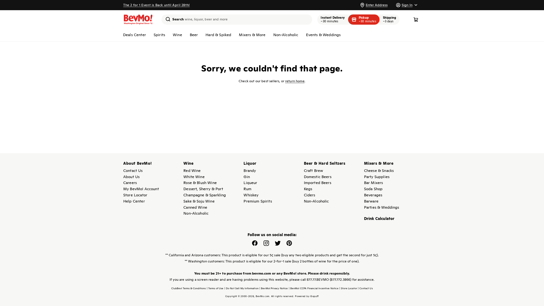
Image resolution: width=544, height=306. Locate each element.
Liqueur (250, 182)
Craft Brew (313, 170)
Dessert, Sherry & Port (203, 188)
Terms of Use (215, 288)
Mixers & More (252, 34)
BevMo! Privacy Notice (273, 288)
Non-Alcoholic (285, 34)
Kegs (308, 188)
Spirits (159, 34)
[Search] (166, 19)
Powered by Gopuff (307, 296)
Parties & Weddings (381, 207)
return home (295, 81)
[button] (406, 5)
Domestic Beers (318, 176)
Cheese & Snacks (379, 170)
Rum (247, 188)
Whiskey (251, 195)
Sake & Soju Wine (199, 201)
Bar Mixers (373, 182)
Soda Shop (373, 188)
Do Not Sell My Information (241, 288)
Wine (177, 34)
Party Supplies (377, 176)
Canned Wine (195, 207)
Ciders (309, 195)
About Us (131, 176)
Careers (130, 182)
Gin (247, 176)
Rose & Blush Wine (200, 182)
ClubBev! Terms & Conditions (188, 288)
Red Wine (192, 170)
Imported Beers (317, 182)
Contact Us (133, 170)
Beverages (373, 195)
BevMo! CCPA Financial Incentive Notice (314, 288)
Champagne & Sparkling (204, 195)
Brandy (250, 170)
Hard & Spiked (218, 34)
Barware (371, 201)
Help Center (134, 201)
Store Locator (135, 195)
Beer (194, 34)
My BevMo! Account (141, 188)
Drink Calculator (379, 218)
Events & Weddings (323, 34)
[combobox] (237, 19)
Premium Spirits (258, 201)
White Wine (194, 176)
